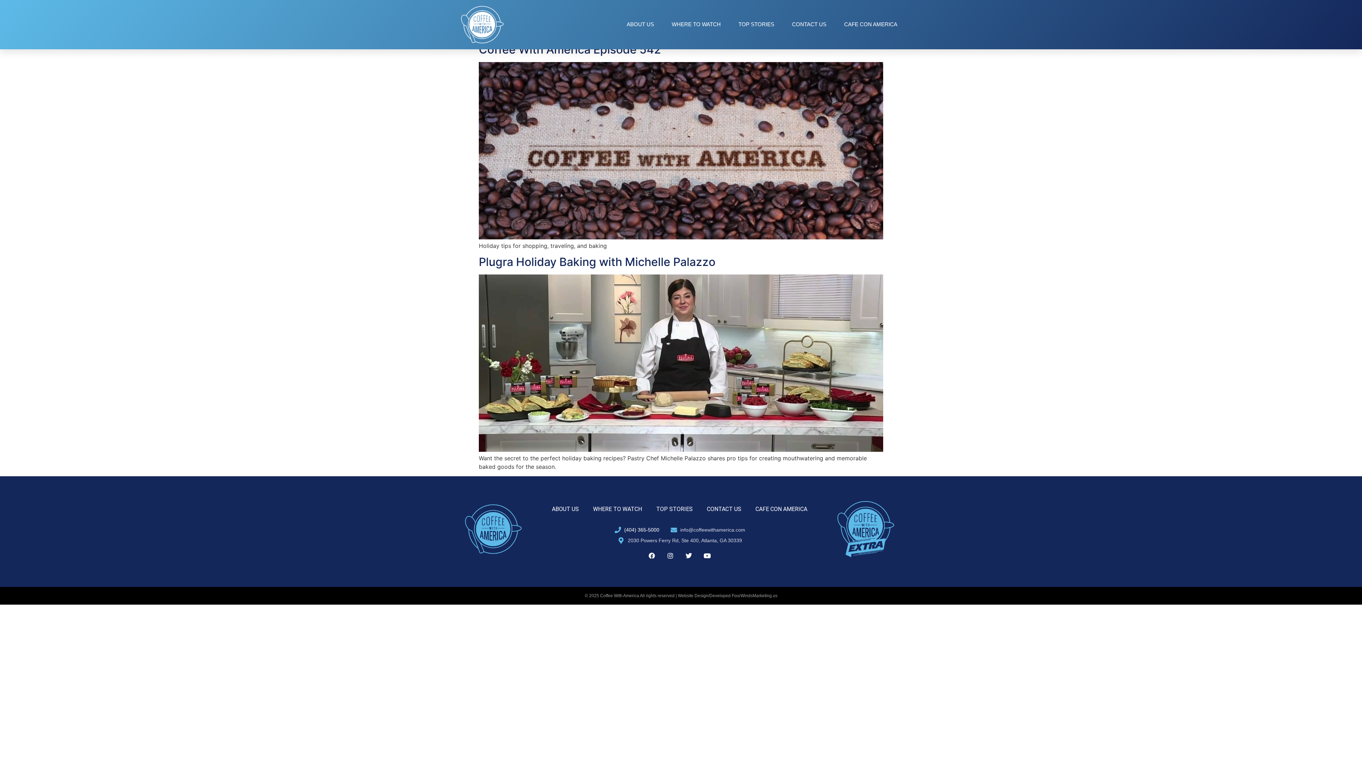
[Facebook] (652, 555)
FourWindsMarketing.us (754, 595)
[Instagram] (670, 555)
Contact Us (809, 24)
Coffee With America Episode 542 (570, 49)
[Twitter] (688, 555)
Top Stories (756, 24)
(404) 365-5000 (641, 530)
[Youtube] (707, 555)
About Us (640, 24)
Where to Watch (696, 24)
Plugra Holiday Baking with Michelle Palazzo (597, 262)
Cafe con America (870, 24)
